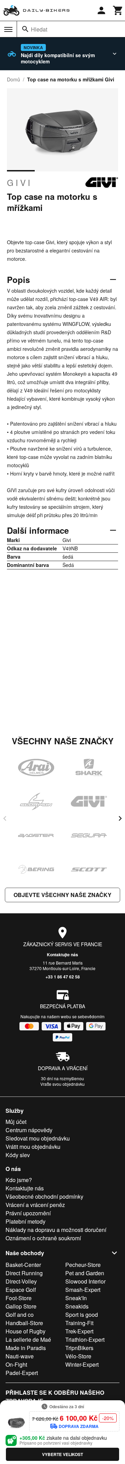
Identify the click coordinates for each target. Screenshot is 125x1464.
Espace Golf (21, 1290)
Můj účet (16, 1122)
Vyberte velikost (62, 1454)
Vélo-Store (78, 1356)
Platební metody (25, 1221)
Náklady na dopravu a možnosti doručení (56, 1230)
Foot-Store (19, 1298)
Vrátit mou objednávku (33, 1147)
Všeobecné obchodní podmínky (44, 1196)
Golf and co (20, 1315)
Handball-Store (24, 1323)
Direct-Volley (21, 1281)
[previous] (5, 818)
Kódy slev (18, 1155)
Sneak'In (76, 1298)
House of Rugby (25, 1331)
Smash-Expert (82, 1290)
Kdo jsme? (19, 1180)
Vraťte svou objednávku (62, 1084)
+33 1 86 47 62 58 (62, 977)
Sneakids (77, 1306)
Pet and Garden (84, 1273)
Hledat (39, 29)
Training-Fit (79, 1323)
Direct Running (24, 1273)
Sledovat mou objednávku (38, 1138)
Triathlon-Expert (85, 1339)
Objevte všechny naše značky (62, 895)
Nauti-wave (20, 1356)
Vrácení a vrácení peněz (35, 1205)
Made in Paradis (26, 1348)
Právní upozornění (28, 1213)
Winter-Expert (82, 1364)
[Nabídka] (8, 29)
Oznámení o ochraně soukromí (43, 1238)
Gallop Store (21, 1306)
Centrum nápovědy (29, 1130)
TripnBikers (79, 1348)
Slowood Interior (85, 1281)
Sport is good (81, 1315)
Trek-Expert (79, 1331)
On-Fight (16, 1364)
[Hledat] (25, 29)
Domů (13, 79)
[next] (120, 818)
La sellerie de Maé (28, 1339)
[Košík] (118, 10)
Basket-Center (23, 1265)
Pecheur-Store (83, 1265)
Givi (19, 182)
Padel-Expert (22, 1373)
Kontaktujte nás (62, 954)
